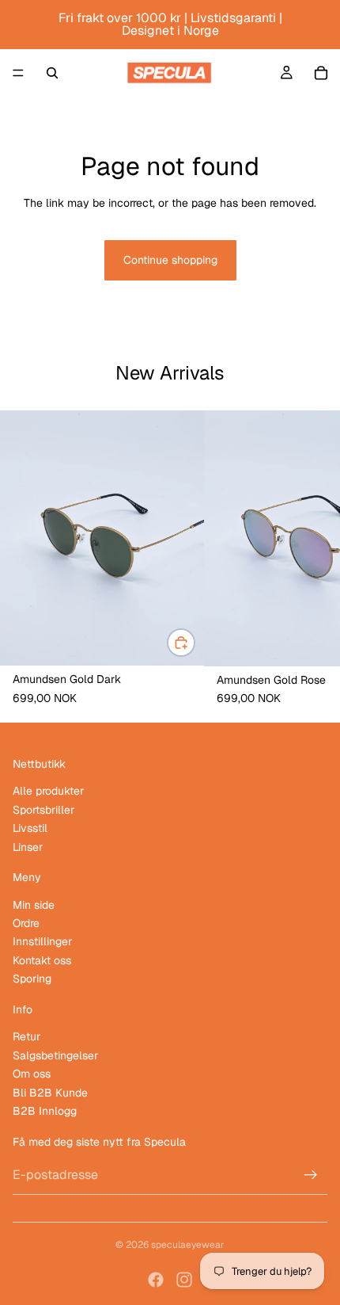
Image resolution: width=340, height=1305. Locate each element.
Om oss (32, 1074)
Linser (28, 846)
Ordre (26, 923)
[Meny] (18, 73)
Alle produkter (48, 791)
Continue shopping (170, 260)
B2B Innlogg (45, 1111)
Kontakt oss (42, 960)
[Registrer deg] (310, 1175)
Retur (26, 1036)
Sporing (32, 978)
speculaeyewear (188, 1244)
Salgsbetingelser (55, 1054)
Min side (34, 904)
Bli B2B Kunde (50, 1092)
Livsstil (30, 828)
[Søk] (52, 72)
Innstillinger (42, 941)
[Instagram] (184, 1279)
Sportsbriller (43, 809)
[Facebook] (155, 1279)
